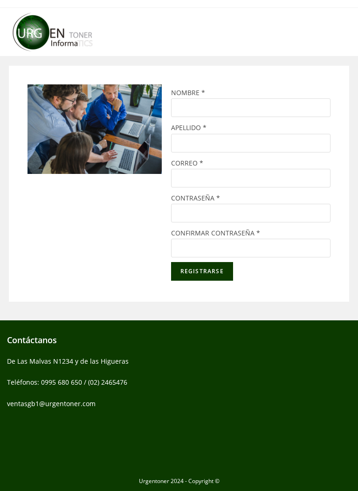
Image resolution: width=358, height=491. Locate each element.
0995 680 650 (61, 382)
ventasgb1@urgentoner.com (51, 403)
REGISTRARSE (202, 271)
